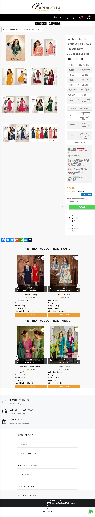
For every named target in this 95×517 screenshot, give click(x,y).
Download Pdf (73, 229)
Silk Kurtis (84, 133)
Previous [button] (16, 285)
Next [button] (79, 285)
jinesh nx (82, 69)
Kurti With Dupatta (84, 137)
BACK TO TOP (47, 511)
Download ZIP (73, 219)
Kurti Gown (84, 135)
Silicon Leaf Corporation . (59, 506)
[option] (31, 283)
